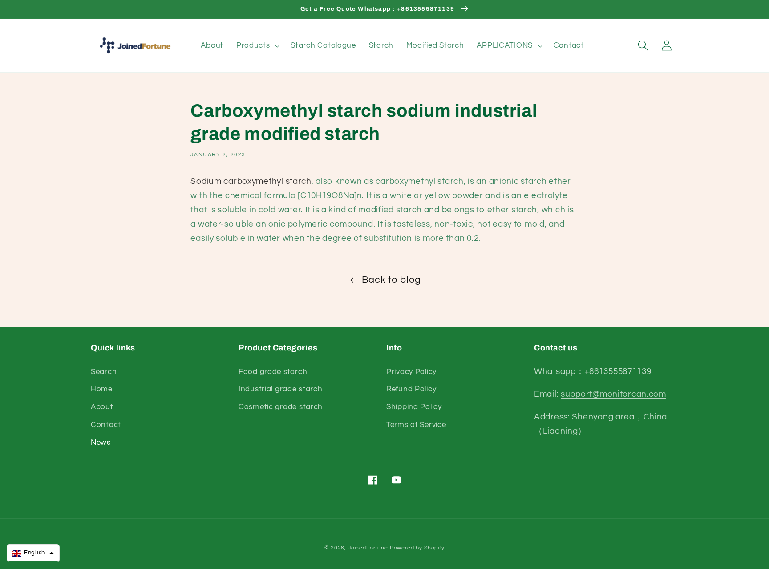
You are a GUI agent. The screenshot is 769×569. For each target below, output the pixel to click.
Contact (106, 425)
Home (102, 389)
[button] (257, 45)
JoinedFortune (368, 548)
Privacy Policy (411, 372)
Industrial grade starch (281, 389)
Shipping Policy (414, 407)
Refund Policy (411, 389)
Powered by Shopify (417, 548)
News (101, 443)
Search (104, 372)
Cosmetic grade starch (281, 407)
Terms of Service (416, 425)
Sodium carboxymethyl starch (250, 181)
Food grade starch (273, 372)
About (102, 407)
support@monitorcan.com (613, 394)
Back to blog (391, 280)
